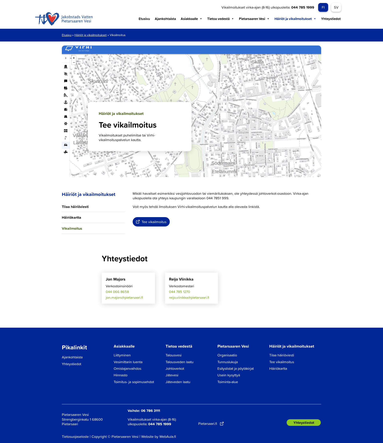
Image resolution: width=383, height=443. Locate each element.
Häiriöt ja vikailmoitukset (293, 18)
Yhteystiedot (331, 18)
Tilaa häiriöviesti (75, 206)
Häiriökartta (71, 217)
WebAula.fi (167, 436)
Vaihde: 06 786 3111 (144, 410)
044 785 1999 (302, 7)
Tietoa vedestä (218, 18)
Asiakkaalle (189, 18)
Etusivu (144, 18)
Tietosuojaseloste (75, 436)
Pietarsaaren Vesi (252, 18)
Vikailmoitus (72, 228)
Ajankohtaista (165, 18)
